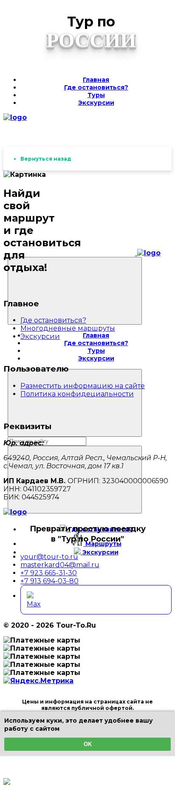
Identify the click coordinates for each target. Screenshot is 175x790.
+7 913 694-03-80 (49, 581)
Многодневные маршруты (67, 328)
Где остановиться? (96, 87)
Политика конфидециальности (77, 394)
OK (88, 744)
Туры (96, 95)
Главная (96, 80)
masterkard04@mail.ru (59, 565)
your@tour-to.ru (49, 557)
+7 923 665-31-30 (48, 573)
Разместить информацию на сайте (82, 386)
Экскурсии (96, 103)
